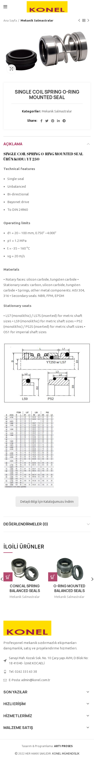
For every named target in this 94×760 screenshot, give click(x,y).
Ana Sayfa (10, 20)
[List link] (47, 671)
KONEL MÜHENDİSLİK (65, 753)
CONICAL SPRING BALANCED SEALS (25, 588)
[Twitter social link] (47, 121)
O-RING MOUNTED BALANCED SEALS (69, 588)
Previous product (79, 20)
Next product (88, 20)
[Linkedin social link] (58, 121)
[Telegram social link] (64, 121)
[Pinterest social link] (53, 121)
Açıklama (12, 143)
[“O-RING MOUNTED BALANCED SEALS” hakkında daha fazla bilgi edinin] (52, 576)
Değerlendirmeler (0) (25, 524)
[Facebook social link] (41, 121)
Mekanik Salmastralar (37, 20)
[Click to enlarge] (11, 68)
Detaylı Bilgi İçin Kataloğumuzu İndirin (47, 501)
